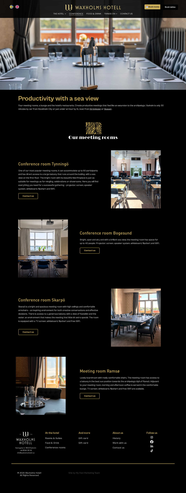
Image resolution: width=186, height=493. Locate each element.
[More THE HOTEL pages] (65, 13)
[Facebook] (151, 441)
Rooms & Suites (53, 438)
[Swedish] (11, 7)
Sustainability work (138, 473)
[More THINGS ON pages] (116, 13)
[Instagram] (151, 437)
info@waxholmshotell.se (26, 453)
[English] (16, 7)
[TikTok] (151, 450)
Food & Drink (52, 443)
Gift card (83, 438)
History (117, 438)
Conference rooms (55, 447)
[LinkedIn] (151, 446)
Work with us (120, 443)
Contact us (119, 447)
